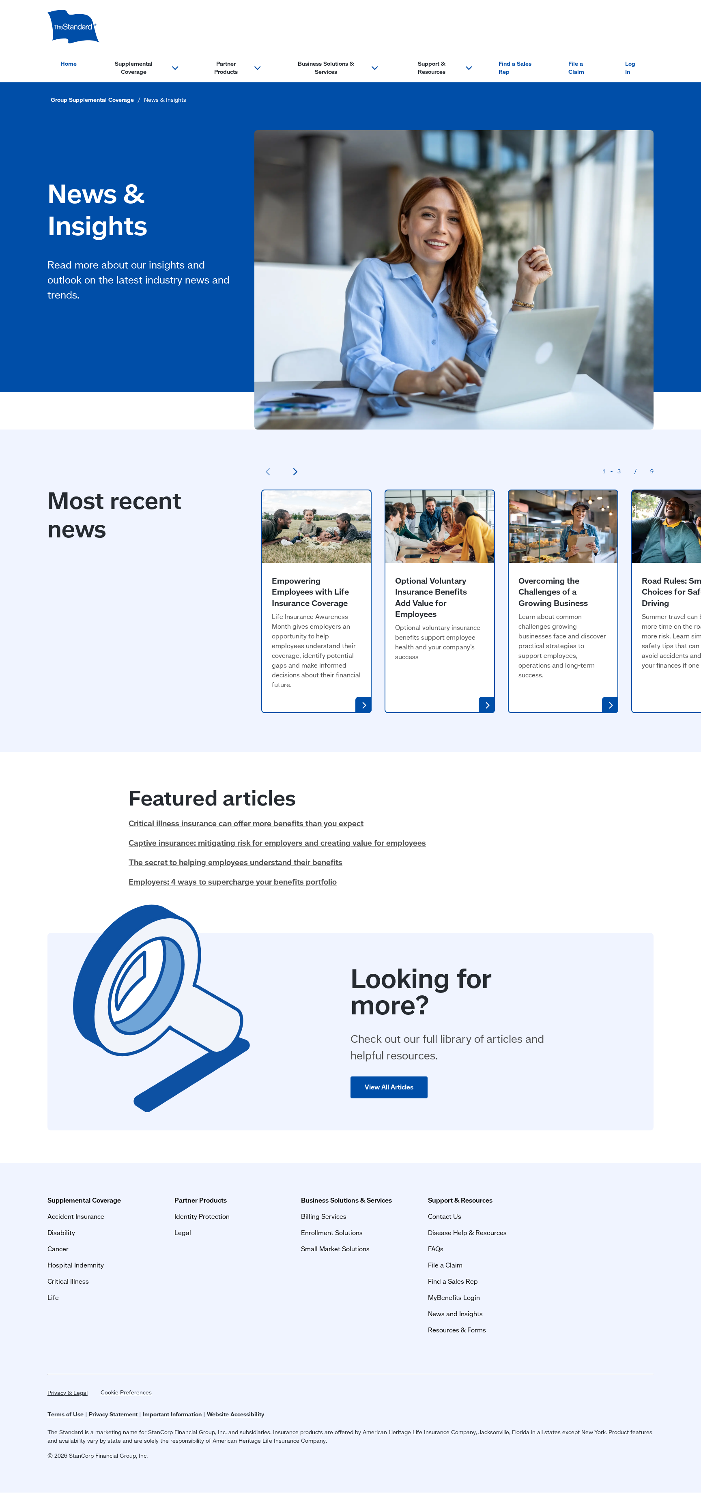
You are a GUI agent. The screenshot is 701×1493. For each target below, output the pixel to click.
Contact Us (444, 1216)
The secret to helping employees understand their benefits (235, 862)
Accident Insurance (75, 1216)
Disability (61, 1232)
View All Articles (389, 1087)
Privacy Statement (113, 1414)
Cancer (58, 1248)
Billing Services (323, 1216)
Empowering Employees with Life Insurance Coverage (310, 592)
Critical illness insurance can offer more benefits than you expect (246, 823)
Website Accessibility (235, 1414)
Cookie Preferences (126, 1392)
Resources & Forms (457, 1329)
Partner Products (226, 67)
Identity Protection (202, 1216)
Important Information (172, 1414)
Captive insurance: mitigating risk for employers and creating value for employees (277, 843)
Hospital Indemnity (75, 1265)
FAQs (435, 1248)
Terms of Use (65, 1414)
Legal (182, 1232)
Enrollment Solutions (332, 1232)
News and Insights (455, 1313)
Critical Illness (68, 1281)
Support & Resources (431, 67)
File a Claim (576, 67)
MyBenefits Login (454, 1297)
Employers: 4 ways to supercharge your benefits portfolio (233, 881)
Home (68, 63)
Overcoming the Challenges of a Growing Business (553, 592)
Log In (630, 67)
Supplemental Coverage (134, 67)
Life (53, 1297)
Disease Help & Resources (467, 1232)
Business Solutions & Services (326, 67)
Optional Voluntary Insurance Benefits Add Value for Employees (431, 597)
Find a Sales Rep (515, 67)
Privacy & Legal (67, 1392)
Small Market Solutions (335, 1248)
